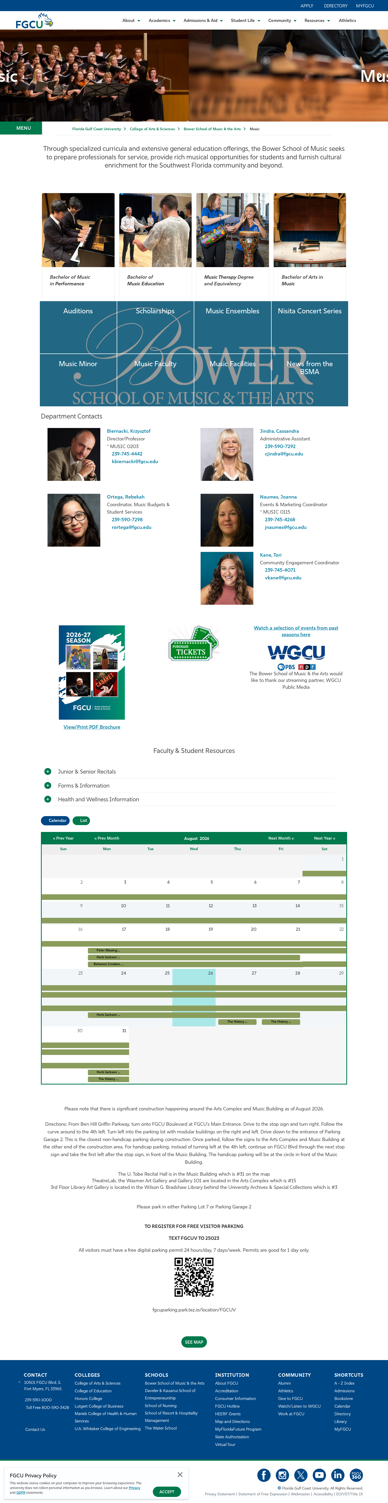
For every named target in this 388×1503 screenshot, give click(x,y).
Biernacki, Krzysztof (128, 431)
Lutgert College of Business (99, 1407)
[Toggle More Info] (48, 772)
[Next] (380, 76)
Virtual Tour (225, 1445)
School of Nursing (161, 1406)
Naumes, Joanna (278, 497)
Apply (307, 6)
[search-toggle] (370, 20)
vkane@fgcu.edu (283, 578)
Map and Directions (232, 1422)
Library (340, 1422)
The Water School (161, 1429)
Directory (336, 6)
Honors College (88, 1399)
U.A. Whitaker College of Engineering (108, 1429)
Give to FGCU (290, 1399)
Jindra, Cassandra (279, 431)
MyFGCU (365, 6)
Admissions (344, 1391)
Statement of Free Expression (262, 1494)
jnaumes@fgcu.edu (286, 527)
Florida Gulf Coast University (96, 129)
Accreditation (226, 1391)
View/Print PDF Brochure (92, 727)
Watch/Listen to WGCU (299, 1407)
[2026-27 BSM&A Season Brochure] (92, 672)
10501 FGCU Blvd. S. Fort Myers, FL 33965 (42, 1386)
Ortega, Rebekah (126, 497)
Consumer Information (235, 1399)
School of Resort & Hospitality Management (171, 1417)
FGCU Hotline (227, 1407)
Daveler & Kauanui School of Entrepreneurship (170, 1394)
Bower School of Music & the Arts (212, 129)
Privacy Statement (220, 1494)
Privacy (134, 1488)
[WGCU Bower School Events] (296, 657)
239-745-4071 (280, 570)
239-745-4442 (127, 454)
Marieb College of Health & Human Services (106, 1417)
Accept (166, 1492)
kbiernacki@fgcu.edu (135, 462)
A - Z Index (344, 1384)
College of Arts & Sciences (152, 129)
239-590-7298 (127, 520)
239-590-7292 (280, 447)
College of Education (93, 1391)
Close (180, 1474)
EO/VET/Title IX (349, 1494)
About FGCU (226, 1384)
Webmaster (300, 1494)
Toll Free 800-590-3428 (47, 1408)
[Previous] (8, 76)
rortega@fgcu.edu (132, 527)
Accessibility (323, 1494)
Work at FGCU (291, 1414)
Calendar (342, 1407)
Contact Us (35, 1430)
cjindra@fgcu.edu (284, 454)
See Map (194, 1343)
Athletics (347, 21)
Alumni (284, 1384)
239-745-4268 (280, 520)
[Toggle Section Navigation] (21, 128)
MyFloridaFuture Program (238, 1430)
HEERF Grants (228, 1414)
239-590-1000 (38, 1400)
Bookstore (343, 1399)
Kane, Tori (271, 555)
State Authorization (232, 1437)
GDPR (20, 1493)
